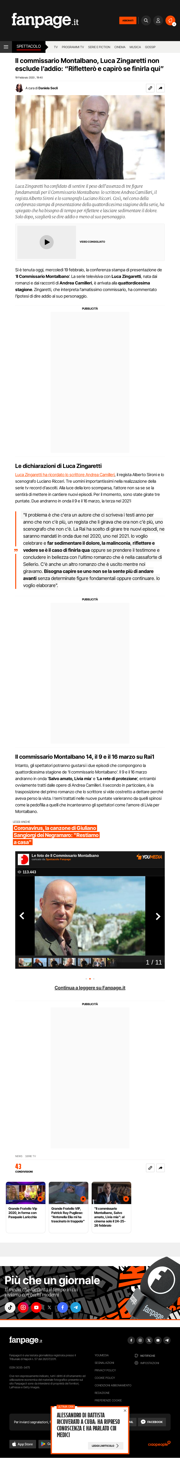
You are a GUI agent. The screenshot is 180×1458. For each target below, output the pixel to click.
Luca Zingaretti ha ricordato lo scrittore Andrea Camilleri (65, 474)
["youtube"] (36, 1307)
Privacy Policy (105, 1370)
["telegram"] (75, 1307)
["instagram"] (23, 1307)
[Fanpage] (25, 1340)
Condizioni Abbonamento (113, 1385)
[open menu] (6, 47)
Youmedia (102, 1355)
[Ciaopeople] (159, 1445)
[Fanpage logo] (39, 20)
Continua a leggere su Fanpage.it (90, 988)
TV (56, 47)
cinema (119, 47)
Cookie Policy (105, 1378)
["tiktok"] (10, 1307)
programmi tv (73, 47)
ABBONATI (127, 20)
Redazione (102, 1393)
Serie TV (30, 1156)
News (18, 1156)
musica (135, 47)
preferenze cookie (108, 1400)
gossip (150, 47)
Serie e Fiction (99, 47)
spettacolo (29, 46)
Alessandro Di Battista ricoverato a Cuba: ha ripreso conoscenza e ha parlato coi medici (88, 1425)
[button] (160, 88)
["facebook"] (62, 1307)
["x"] (49, 1307)
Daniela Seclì (48, 88)
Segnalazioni (104, 1363)
